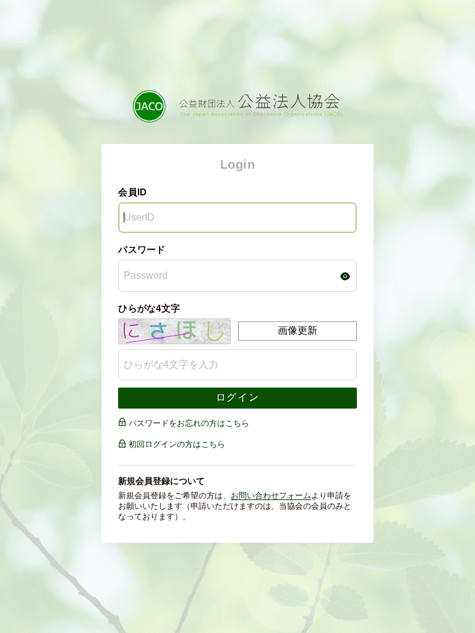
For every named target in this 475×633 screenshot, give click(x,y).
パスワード (142, 249)
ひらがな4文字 (149, 308)
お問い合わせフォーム (271, 495)
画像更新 (297, 330)
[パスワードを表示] (345, 276)
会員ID (132, 192)
